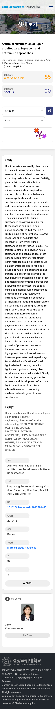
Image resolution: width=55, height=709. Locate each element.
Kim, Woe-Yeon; (12, 63)
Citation (9, 110)
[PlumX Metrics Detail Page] (39, 135)
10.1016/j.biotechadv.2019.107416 (26, 507)
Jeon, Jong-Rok (13, 66)
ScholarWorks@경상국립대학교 (21, 7)
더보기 (28, 583)
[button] (49, 111)
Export (9, 120)
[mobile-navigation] (51, 6)
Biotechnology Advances (21, 547)
